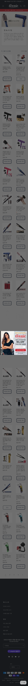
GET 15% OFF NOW (20, 350)
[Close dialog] (26, 332)
